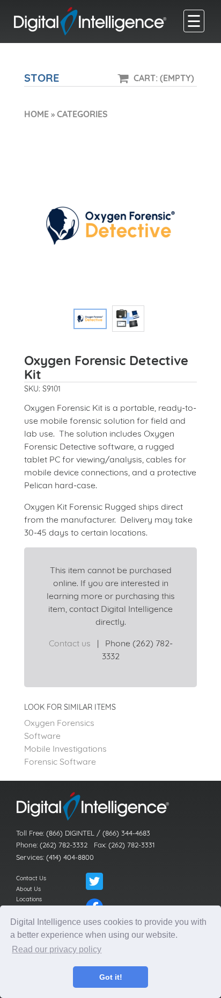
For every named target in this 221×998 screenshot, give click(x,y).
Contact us (70, 643)
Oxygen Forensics (59, 722)
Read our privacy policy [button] (56, 949)
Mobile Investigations (65, 748)
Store (41, 77)
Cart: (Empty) (164, 78)
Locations (29, 899)
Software (42, 735)
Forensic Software (60, 761)
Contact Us (31, 878)
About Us (28, 889)
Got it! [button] (110, 977)
